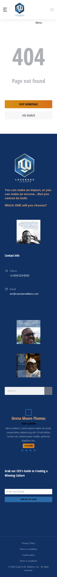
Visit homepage (28, 104)
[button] (37, 23)
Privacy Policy (28, 543)
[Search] (48, 391)
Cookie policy (28, 555)
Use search (28, 115)
